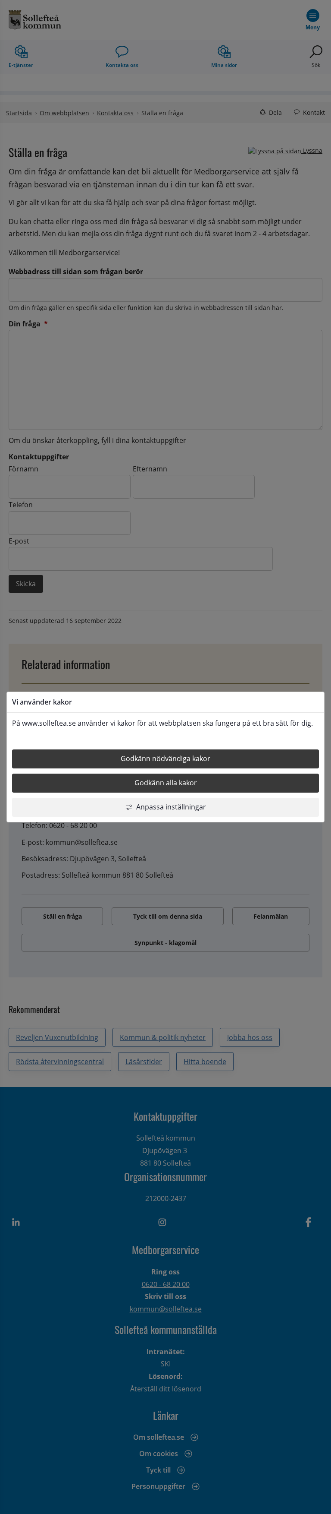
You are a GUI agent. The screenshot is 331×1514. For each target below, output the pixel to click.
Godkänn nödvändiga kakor (165, 758)
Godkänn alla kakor (165, 782)
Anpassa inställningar (171, 807)
